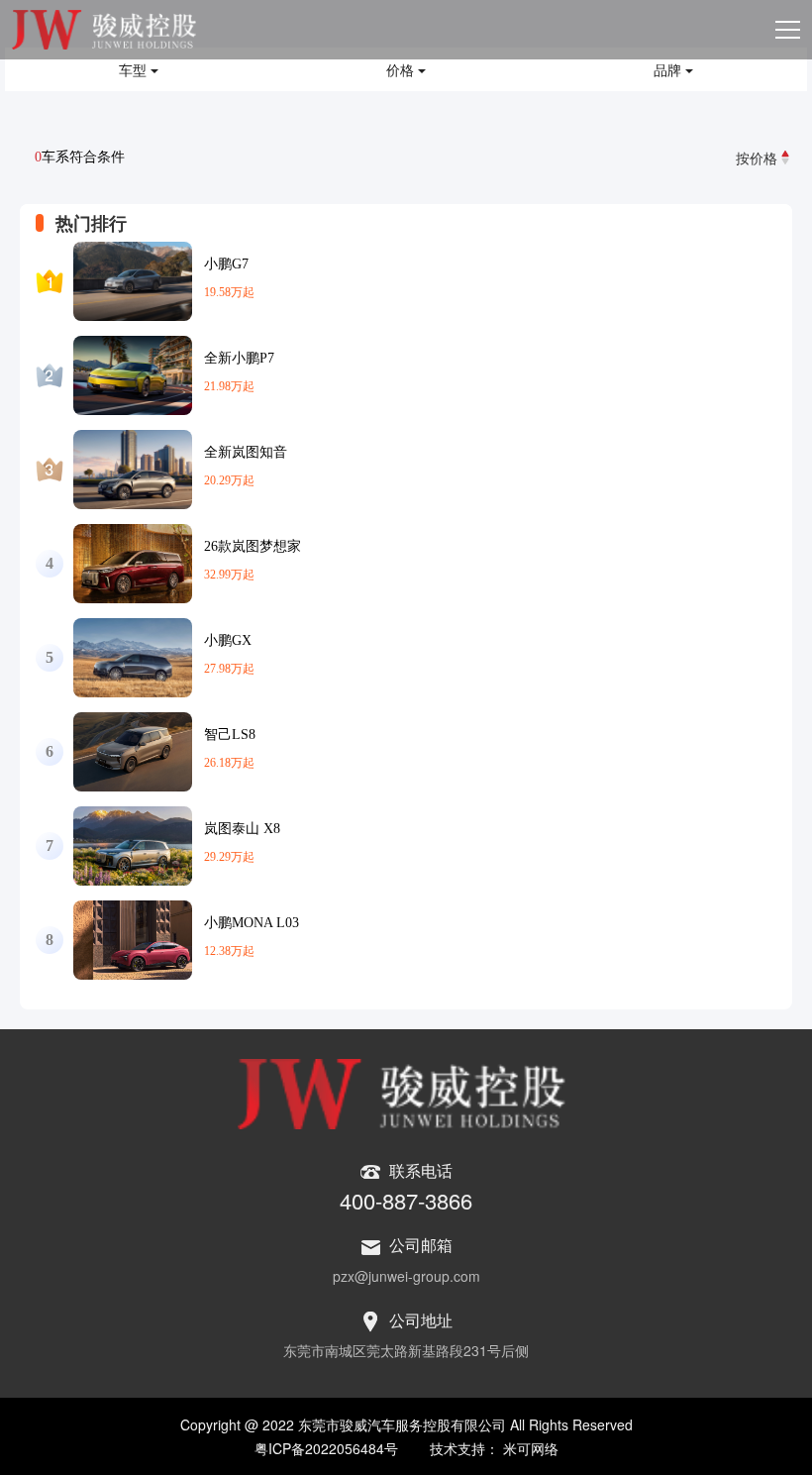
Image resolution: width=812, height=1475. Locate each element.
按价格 (756, 157)
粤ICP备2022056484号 (326, 1448)
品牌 (669, 69)
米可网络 (530, 1448)
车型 (135, 69)
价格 (402, 69)
